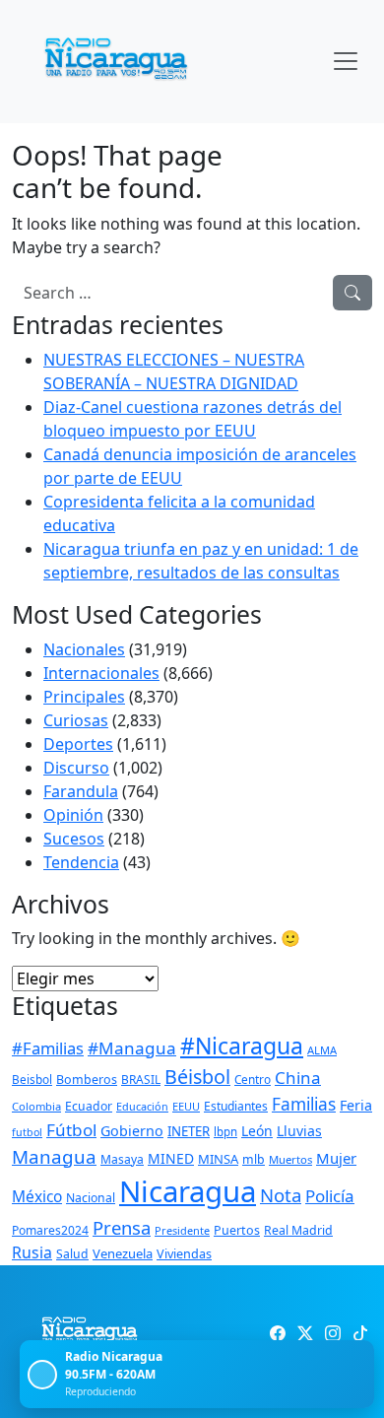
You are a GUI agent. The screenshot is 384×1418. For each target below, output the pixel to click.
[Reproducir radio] (42, 1374)
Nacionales (84, 649)
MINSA (218, 1159)
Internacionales (101, 673)
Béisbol (197, 1076)
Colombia (36, 1106)
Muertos (290, 1159)
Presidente (182, 1230)
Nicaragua (187, 1191)
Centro (252, 1079)
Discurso (76, 767)
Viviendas (184, 1254)
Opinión (73, 815)
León (257, 1130)
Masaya (122, 1159)
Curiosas (75, 720)
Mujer (336, 1158)
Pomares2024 (50, 1230)
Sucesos (73, 838)
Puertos (237, 1230)
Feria (356, 1105)
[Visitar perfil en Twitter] (305, 1333)
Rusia (32, 1252)
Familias (304, 1104)
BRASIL (140, 1079)
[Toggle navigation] (345, 61)
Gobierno (131, 1130)
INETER (188, 1131)
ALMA (322, 1050)
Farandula (80, 791)
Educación (142, 1106)
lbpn (225, 1131)
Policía (329, 1195)
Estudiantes (236, 1106)
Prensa (122, 1227)
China (298, 1077)
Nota (280, 1194)
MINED (171, 1158)
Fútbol (71, 1129)
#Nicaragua (241, 1045)
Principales (84, 697)
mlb (253, 1159)
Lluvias (299, 1130)
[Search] (352, 292)
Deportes (78, 744)
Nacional (90, 1197)
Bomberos (86, 1079)
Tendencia (81, 862)
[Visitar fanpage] (277, 1333)
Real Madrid (298, 1230)
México (37, 1196)
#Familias (48, 1048)
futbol (27, 1132)
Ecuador (88, 1106)
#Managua (132, 1048)
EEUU (186, 1106)
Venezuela (123, 1253)
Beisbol (32, 1079)
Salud (72, 1254)
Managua (54, 1157)
